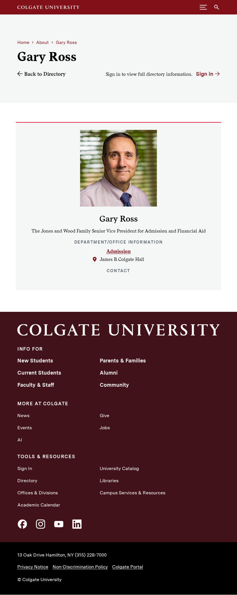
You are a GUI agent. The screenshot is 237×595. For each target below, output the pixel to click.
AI (19, 440)
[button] (203, 7)
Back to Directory (45, 74)
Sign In (24, 468)
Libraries (109, 480)
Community (114, 385)
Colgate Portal (127, 567)
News (23, 415)
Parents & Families (123, 361)
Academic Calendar (38, 505)
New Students (35, 361)
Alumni (109, 373)
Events (24, 427)
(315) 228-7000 (91, 555)
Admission (118, 251)
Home (23, 42)
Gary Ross (66, 42)
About (42, 42)
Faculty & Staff (35, 385)
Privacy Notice (32, 567)
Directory (27, 480)
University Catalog (119, 468)
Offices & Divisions (37, 492)
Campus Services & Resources (132, 492)
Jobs (105, 427)
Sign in (204, 74)
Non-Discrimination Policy (80, 567)
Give (104, 415)
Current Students (39, 373)
